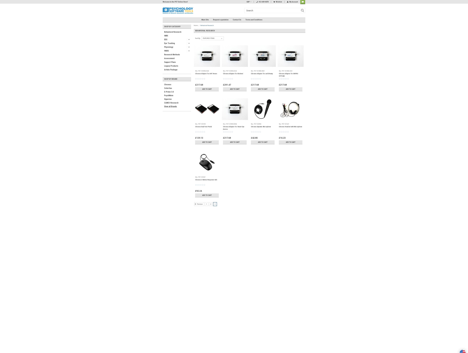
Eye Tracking (169, 43)
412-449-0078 (263, 2)
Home (196, 25)
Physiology (168, 47)
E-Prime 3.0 (169, 92)
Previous (199, 204)
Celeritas (168, 88)
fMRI (166, 36)
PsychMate (168, 95)
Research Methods (172, 54)
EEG (165, 39)
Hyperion (168, 99)
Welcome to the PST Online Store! (175, 2)
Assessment (169, 58)
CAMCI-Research (171, 103)
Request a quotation (221, 20)
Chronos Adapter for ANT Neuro (206, 73)
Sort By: (197, 38)
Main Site (205, 20)
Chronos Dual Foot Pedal (203, 127)
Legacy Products (171, 66)
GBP (248, 2)
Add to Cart (207, 89)
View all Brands (170, 106)
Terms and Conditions (253, 20)
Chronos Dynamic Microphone (261, 127)
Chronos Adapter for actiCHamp (262, 73)
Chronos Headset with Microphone (290, 127)
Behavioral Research (172, 32)
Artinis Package (170, 70)
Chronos (167, 84)
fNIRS (166, 51)
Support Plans (170, 62)
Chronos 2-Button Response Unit (206, 180)
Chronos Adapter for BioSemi (233, 73)
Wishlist (279, 2)
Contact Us (237, 20)
